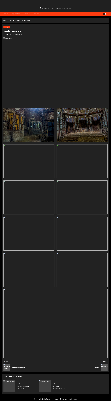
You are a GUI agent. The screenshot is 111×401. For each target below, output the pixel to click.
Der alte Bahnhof (23, 386)
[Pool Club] (45, 386)
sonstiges (6, 27)
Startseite (5, 14)
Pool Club (55, 386)
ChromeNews (63, 399)
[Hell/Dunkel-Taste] (104, 14)
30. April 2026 (21, 388)
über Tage (27, 14)
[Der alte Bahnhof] (9, 386)
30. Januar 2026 (57, 388)
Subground (8, 34)
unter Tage (16, 14)
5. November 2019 (18, 34)
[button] (108, 14)
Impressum (37, 14)
